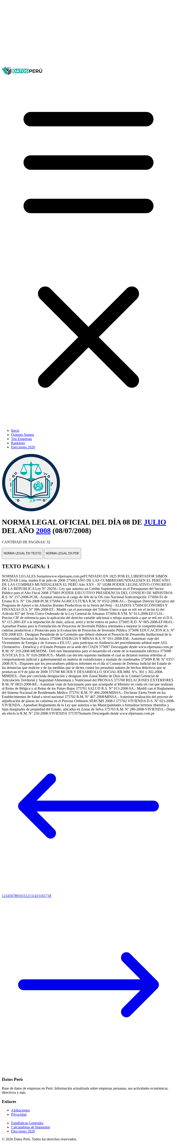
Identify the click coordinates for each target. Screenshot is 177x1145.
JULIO (155, 522)
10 (20, 896)
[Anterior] (88, 892)
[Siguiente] (88, 1070)
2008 (43, 530)
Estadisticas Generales (27, 1123)
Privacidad (19, 1114)
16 (42, 896)
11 (23, 896)
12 (27, 896)
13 (31, 896)
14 (34, 896)
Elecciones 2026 (23, 447)
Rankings (18, 443)
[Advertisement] (88, 34)
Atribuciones (20, 1110)
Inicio (15, 430)
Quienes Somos (22, 435)
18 (49, 896)
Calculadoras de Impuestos (30, 1127)
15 (38, 896)
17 (45, 896)
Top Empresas (21, 439)
